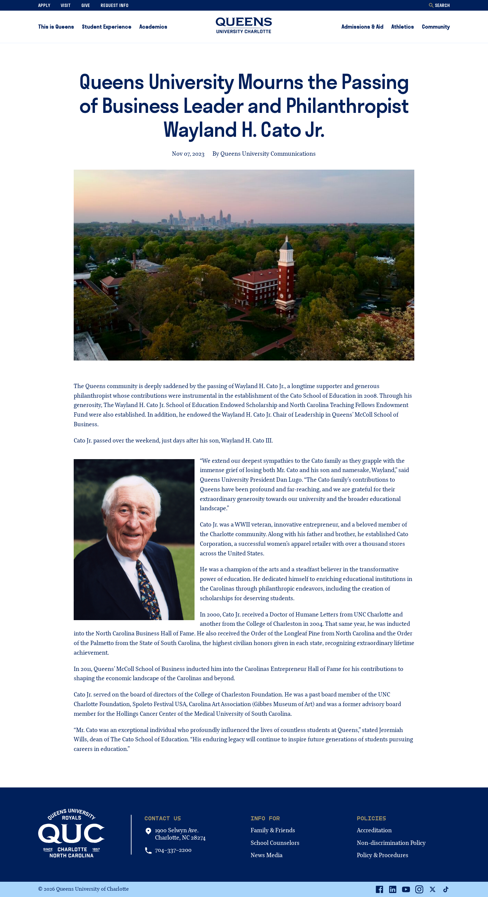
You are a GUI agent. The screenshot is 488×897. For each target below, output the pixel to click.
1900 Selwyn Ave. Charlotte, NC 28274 (180, 834)
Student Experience (106, 26)
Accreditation (374, 830)
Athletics (402, 26)
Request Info (114, 5)
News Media (267, 855)
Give (85, 5)
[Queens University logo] (244, 26)
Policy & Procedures (382, 855)
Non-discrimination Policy (391, 843)
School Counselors (275, 843)
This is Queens (56, 26)
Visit (66, 5)
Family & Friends (273, 830)
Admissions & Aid (362, 26)
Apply (44, 5)
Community (436, 26)
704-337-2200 (173, 850)
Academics (153, 26)
